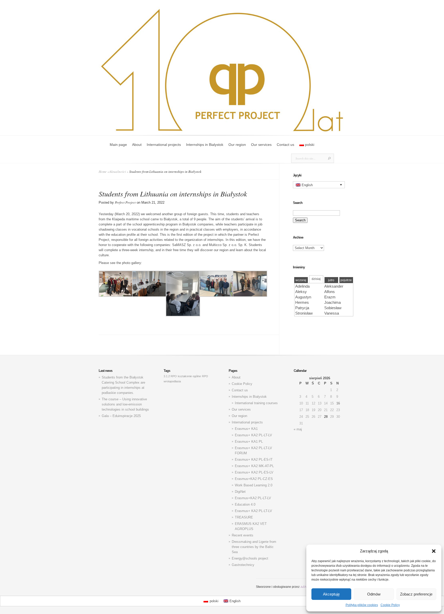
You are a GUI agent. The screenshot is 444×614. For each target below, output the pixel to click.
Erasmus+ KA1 (246, 429)
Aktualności (117, 171)
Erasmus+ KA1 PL (249, 441)
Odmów (374, 594)
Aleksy (301, 291)
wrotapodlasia (172, 381)
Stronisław (304, 313)
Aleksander (333, 286)
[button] (433, 551)
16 (338, 403)
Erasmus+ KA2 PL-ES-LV (254, 472)
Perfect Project (125, 202)
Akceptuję (331, 594)
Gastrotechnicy (243, 565)
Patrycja (302, 308)
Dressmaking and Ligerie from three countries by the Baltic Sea (254, 547)
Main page (118, 145)
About (137, 145)
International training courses (256, 403)
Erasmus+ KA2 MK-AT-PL (254, 466)
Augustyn (303, 297)
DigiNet (240, 492)
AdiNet (304, 586)
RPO (205, 376)
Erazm (330, 297)
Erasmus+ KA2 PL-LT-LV (253, 435)
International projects (164, 145)
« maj (298, 429)
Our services (261, 145)
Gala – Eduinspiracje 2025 (121, 416)
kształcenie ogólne (189, 376)
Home (103, 171)
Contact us (285, 145)
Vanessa (331, 313)
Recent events (242, 535)
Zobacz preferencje (416, 594)
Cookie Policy (390, 605)
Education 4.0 (245, 504)
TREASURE (244, 517)
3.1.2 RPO (170, 376)
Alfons (329, 291)
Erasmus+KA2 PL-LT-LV (253, 498)
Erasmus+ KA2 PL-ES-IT (254, 459)
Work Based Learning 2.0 (253, 485)
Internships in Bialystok (204, 145)
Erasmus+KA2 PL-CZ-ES (254, 479)
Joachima (332, 302)
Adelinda (302, 286)
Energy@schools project (250, 558)
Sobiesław (332, 308)
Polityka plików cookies (362, 605)
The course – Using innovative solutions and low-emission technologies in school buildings (125, 404)
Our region (237, 145)
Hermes (302, 302)
